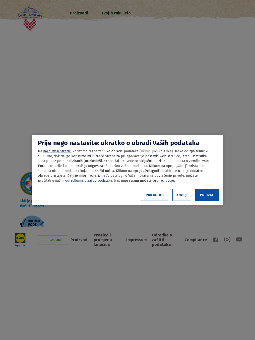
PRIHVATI (207, 195)
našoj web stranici (57, 151)
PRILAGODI (155, 195)
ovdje (170, 180)
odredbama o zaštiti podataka (88, 180)
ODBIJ (182, 195)
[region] (127, 170)
